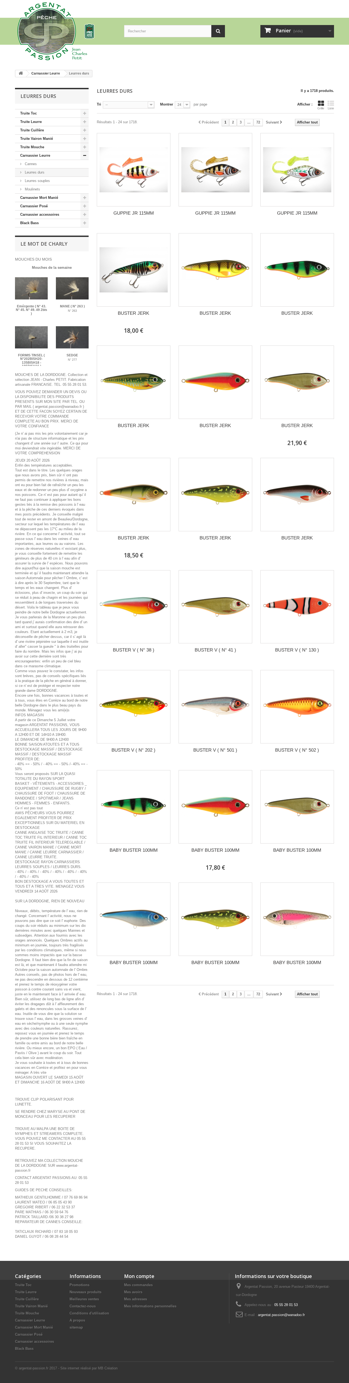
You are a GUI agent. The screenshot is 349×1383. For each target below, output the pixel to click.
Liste (331, 108)
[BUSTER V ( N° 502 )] (297, 707)
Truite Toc (28, 113)
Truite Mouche (32, 147)
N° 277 (72, 359)
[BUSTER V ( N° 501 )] (215, 707)
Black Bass (29, 223)
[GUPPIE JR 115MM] (134, 170)
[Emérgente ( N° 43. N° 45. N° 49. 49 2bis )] (31, 288)
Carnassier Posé (34, 206)
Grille (320, 108)
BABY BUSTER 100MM (134, 850)
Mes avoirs (133, 1292)
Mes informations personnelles (150, 1306)
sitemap (76, 1327)
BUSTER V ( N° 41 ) (215, 650)
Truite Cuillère (32, 130)
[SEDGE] (72, 337)
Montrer (166, 104)
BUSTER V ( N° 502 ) (297, 750)
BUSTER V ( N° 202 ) (133, 750)
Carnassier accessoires (39, 214)
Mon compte (139, 1276)
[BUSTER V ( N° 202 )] (134, 707)
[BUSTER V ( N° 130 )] (297, 607)
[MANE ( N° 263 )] (72, 288)
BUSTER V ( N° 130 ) (297, 650)
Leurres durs (34, 172)
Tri (99, 104)
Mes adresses (135, 1299)
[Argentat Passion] (65, 31)
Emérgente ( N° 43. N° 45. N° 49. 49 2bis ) (31, 309)
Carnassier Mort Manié (39, 198)
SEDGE (72, 355)
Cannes (30, 164)
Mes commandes (138, 1285)
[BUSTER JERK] (134, 270)
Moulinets (32, 189)
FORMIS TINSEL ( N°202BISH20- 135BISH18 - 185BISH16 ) (31, 360)
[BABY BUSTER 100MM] (134, 807)
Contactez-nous (83, 1306)
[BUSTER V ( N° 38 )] (134, 607)
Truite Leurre (31, 122)
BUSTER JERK (133, 313)
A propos (77, 1320)
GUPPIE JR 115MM (133, 213)
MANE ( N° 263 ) (72, 306)
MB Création (108, 1368)
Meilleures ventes (84, 1299)
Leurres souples (37, 181)
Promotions (79, 1285)
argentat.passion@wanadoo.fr (281, 1315)
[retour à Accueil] (21, 73)
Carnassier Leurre (35, 155)
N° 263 (72, 310)
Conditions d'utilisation (89, 1313)
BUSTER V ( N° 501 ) (215, 750)
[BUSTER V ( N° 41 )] (215, 607)
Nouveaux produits (85, 1292)
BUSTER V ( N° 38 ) (133, 650)
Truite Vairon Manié (36, 139)
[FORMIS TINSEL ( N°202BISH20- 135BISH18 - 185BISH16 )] (31, 337)
